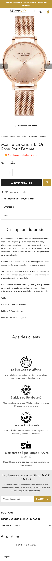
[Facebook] (3, 536)
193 (6, 192)
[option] (26, 66)
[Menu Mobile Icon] (2, 11)
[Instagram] (8, 536)
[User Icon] (41, 11)
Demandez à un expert (27, 125)
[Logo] (18, 11)
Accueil (4, 136)
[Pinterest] (13, 536)
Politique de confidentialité (28, 490)
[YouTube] (19, 536)
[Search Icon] (33, 11)
